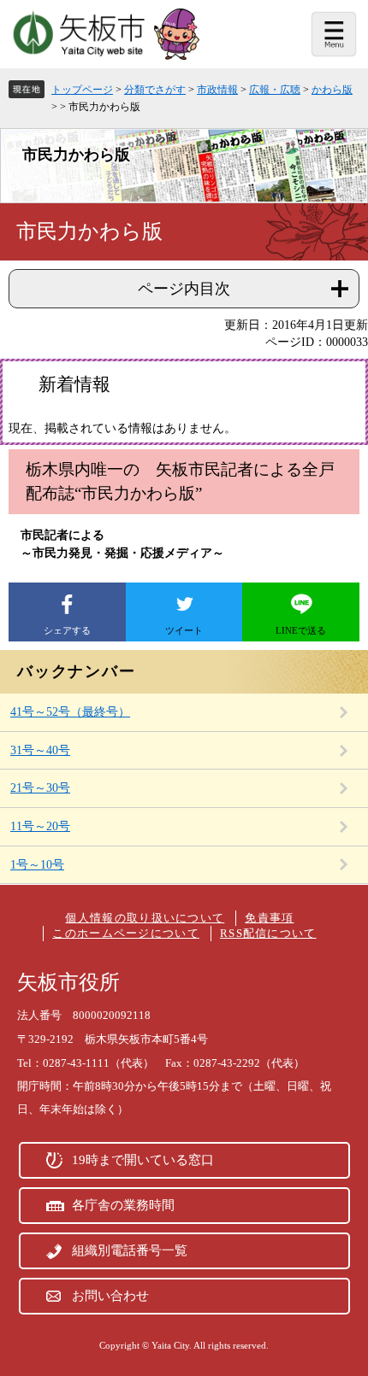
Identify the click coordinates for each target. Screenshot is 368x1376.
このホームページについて (125, 933)
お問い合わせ (110, 1296)
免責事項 (269, 917)
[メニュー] (333, 34)
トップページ (82, 90)
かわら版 (332, 90)
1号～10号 (37, 864)
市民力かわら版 (76, 154)
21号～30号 (40, 788)
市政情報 (217, 90)
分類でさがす (155, 90)
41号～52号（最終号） (70, 712)
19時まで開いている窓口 (143, 1160)
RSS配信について (268, 933)
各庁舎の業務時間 (123, 1205)
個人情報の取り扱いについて (144, 917)
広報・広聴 (274, 90)
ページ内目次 (184, 288)
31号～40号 (40, 750)
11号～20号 (40, 826)
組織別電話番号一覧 (129, 1250)
